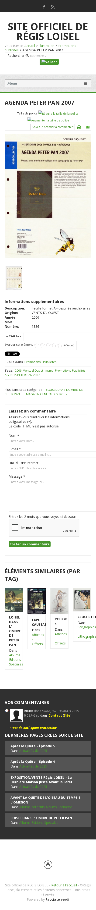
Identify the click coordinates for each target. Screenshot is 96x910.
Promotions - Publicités (40, 362)
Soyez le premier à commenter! (53, 127)
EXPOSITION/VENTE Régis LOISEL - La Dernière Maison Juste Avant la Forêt (41, 779)
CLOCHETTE (82, 617)
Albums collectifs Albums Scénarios (45, 807)
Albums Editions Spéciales (16, 659)
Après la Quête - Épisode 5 (32, 746)
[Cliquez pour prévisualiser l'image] (48, 195)
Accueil (29, 45)
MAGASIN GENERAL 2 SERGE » (46, 394)
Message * (17, 476)
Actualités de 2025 (33, 750)
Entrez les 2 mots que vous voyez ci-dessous (42, 516)
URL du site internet (23, 463)
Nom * (14, 435)
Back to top (48, 864)
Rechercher (15, 55)
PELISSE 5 (59, 621)
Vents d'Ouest (33, 370)
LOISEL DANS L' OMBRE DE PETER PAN (13, 631)
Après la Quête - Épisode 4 (32, 761)
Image (49, 370)
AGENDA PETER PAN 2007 (22, 375)
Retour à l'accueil (64, 885)
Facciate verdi (57, 899)
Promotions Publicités (70, 370)
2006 (18, 370)
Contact (55, 715)
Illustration (47, 45)
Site (67, 715)
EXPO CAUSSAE (36, 622)
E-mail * (15, 449)
